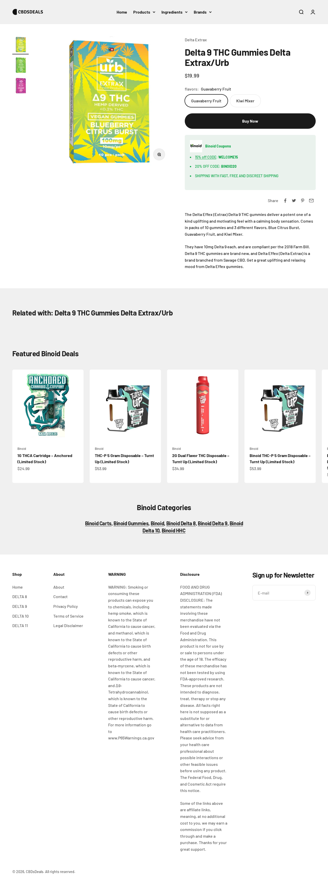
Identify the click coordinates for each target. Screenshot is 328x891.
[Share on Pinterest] (302, 200)
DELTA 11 (20, 625)
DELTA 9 (19, 606)
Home (122, 11)
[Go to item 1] (20, 45)
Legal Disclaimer (68, 625)
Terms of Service (68, 615)
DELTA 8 (19, 596)
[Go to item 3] (20, 86)
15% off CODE (205, 157)
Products (141, 11)
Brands (200, 11)
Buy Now (250, 120)
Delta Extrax (196, 39)
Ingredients (171, 11)
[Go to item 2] (20, 66)
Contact (60, 596)
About (58, 587)
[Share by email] (311, 200)
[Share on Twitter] (294, 200)
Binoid (21, 448)
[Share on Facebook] (285, 200)
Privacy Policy (65, 606)
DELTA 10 (20, 615)
